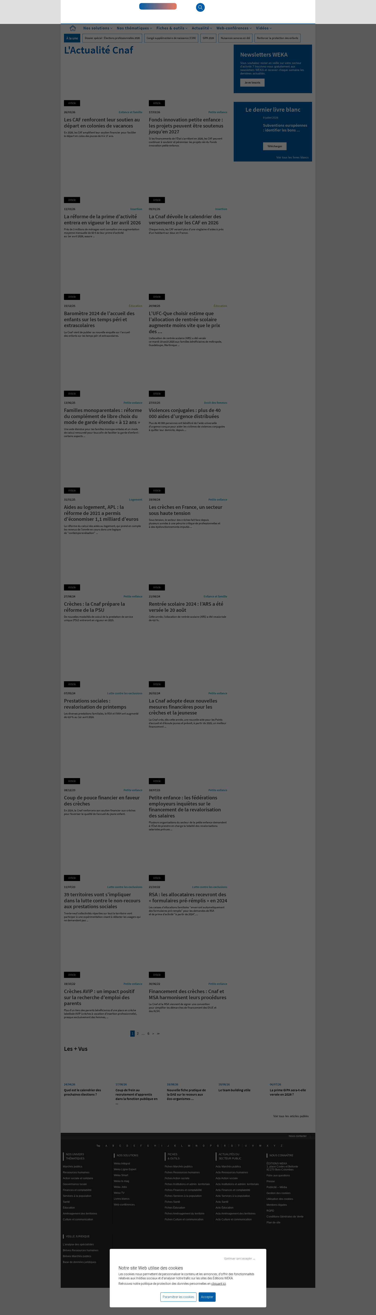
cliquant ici (218, 1284)
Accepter (207, 1297)
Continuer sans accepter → (239, 1258)
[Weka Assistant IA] (158, 6)
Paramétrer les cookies (178, 1297)
